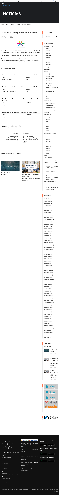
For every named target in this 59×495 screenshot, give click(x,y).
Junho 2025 (47, 231)
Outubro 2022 (47, 305)
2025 (47, 62)
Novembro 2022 (48, 302)
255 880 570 (14, 1)
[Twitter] (16, 127)
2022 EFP (48, 141)
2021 (47, 48)
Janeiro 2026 (47, 215)
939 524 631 (22, 1)
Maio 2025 (46, 233)
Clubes (46, 74)
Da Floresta (49, 78)
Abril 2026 (46, 208)
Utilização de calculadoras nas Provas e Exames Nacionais (11, 137)
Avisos (46, 69)
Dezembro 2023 (48, 272)
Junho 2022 (47, 314)
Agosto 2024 (47, 254)
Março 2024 (47, 265)
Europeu (48, 83)
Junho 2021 (47, 337)
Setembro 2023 (48, 279)
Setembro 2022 (48, 307)
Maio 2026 (46, 205)
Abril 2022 (46, 318)
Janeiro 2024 (47, 270)
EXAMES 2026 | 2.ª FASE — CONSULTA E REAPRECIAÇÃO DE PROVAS (31, 177)
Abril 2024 (46, 263)
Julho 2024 (47, 256)
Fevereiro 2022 (47, 323)
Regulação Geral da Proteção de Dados (49, 489)
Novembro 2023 (48, 275)
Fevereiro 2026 (47, 212)
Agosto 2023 (47, 281)
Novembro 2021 (48, 330)
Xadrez (47, 98)
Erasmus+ (46, 114)
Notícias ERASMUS (49, 160)
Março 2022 (47, 321)
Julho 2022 (47, 311)
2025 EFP (48, 64)
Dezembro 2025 (48, 217)
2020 (47, 119)
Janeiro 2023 (47, 298)
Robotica (48, 94)
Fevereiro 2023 (47, 295)
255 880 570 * (5, 473)
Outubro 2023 (47, 277)
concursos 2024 (50, 107)
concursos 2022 (50, 105)
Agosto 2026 (47, 198)
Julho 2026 (47, 201)
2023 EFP (48, 55)
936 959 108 (5, 463)
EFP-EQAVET (47, 112)
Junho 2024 (47, 258)
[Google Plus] (12, 127)
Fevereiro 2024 (47, 268)
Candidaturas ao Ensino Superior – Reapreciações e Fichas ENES (54, 374)
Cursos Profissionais (52, 184)
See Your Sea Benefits (8, 173)
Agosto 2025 (47, 226)
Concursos (47, 100)
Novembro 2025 (48, 219)
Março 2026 (47, 210)
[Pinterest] (19, 127)
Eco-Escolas (49, 80)
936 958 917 (5, 468)
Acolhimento (47, 46)
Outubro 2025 (47, 222)
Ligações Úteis (35, 489)
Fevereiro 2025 (47, 240)
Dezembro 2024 (48, 245)
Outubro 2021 (47, 332)
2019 (47, 117)
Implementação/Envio (50, 133)
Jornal (47, 85)
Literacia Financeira (52, 87)
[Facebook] (9, 127)
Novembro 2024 (48, 247)
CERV (45, 71)
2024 (47, 57)
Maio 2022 (46, 316)
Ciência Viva (49, 76)
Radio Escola (49, 91)
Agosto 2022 (47, 309)
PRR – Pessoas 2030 (49, 181)
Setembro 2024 (48, 251)
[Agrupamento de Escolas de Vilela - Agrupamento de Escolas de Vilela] (8, 5)
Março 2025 (47, 238)
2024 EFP (48, 60)
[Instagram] (6, 482)
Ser (46, 96)
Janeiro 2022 (47, 325)
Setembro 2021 (48, 335)
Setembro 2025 (48, 224)
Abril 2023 (46, 291)
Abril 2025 (46, 235)
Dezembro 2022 (48, 300)
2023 (47, 53)
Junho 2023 (47, 286)
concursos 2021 (50, 103)
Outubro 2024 (47, 249)
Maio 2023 (46, 288)
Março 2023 (47, 293)
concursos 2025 (50, 110)
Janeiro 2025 (47, 242)
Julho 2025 (47, 228)
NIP (45, 155)
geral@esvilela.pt (38, 1)
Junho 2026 (47, 203)
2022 (47, 50)
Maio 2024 (46, 261)
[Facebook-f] (3, 482)
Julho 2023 (47, 284)
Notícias (3, 37)
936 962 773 (30, 1)
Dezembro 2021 (48, 328)
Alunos (46, 67)
